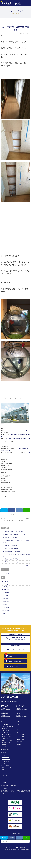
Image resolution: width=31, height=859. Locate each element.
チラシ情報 (19, 729)
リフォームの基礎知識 (5, 765)
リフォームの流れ (5, 773)
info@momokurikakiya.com (10, 701)
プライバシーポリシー (20, 847)
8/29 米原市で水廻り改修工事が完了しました (13, 534)
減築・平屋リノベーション (7, 740)
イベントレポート (21, 736)
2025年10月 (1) (5, 604)
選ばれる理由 (3, 752)
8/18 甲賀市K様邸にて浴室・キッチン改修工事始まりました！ (16, 555)
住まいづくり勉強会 (6, 759)
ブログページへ (15, 514)
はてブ (19, 510)
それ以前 (4, 613)
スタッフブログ (5, 573)
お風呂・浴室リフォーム (7, 728)
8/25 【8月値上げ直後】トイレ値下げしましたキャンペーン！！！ (16, 541)
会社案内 (19, 721)
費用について (4, 769)
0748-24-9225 (7, 700)
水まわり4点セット (6, 730)
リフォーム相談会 (5, 757)
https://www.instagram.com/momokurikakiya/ (19, 430)
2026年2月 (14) (5, 598)
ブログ (18, 732)
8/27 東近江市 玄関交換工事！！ (10, 537)
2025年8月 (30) (5, 610)
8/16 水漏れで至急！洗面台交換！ (10, 559)
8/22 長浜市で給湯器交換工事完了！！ (12, 548)
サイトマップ (9, 847)
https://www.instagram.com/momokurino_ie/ (20, 432)
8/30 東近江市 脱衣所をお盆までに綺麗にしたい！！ (15, 531)
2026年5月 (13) (5, 589)
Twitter (4, 510)
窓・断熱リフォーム (6, 742)
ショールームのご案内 (21, 726)
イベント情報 (3, 755)
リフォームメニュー (5, 724)
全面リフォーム (5, 732)
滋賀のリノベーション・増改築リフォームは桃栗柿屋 (14, 849)
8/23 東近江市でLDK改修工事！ (10, 545)
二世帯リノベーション (6, 736)
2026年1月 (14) (5, 601)
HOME (2, 721)
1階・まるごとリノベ (6, 734)
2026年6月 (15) (5, 587)
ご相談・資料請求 (20, 739)
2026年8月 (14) (5, 581)
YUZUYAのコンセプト (5, 749)
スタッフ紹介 (19, 724)
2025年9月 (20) (5, 607)
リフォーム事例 (4, 746)
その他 (3, 763)
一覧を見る (27, 565)
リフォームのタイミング (7, 771)
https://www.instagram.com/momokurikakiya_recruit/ (18, 438)
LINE (27, 510)
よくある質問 (4, 775)
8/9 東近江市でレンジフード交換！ (11, 562)
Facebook (11, 510)
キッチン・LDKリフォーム (7, 726)
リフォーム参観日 (5, 761)
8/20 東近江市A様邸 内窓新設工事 (11, 551)
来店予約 (19, 744)
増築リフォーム (5, 738)
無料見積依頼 (19, 741)
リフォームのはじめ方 (6, 767)
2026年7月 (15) (5, 584)
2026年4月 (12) (5, 592)
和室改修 (4, 744)
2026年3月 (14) (5, 595)
